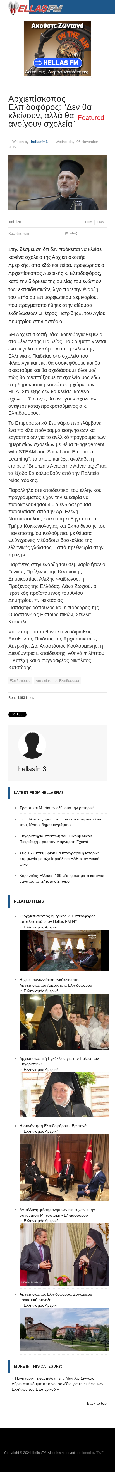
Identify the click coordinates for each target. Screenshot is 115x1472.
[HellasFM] (37, 7)
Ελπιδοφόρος (20, 681)
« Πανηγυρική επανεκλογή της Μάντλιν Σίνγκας (53, 1378)
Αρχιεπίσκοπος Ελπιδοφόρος (58, 681)
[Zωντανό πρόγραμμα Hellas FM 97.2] (57, 49)
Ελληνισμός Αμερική (41, 927)
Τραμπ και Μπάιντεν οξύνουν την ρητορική (57, 807)
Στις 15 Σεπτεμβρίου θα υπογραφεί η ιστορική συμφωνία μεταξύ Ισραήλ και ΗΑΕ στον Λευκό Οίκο (60, 858)
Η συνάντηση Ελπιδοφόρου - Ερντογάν (54, 1126)
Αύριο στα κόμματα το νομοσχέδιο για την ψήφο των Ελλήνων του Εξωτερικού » (57, 1387)
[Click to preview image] (57, 182)
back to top (97, 1403)
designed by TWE (90, 1453)
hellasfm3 (39, 142)
